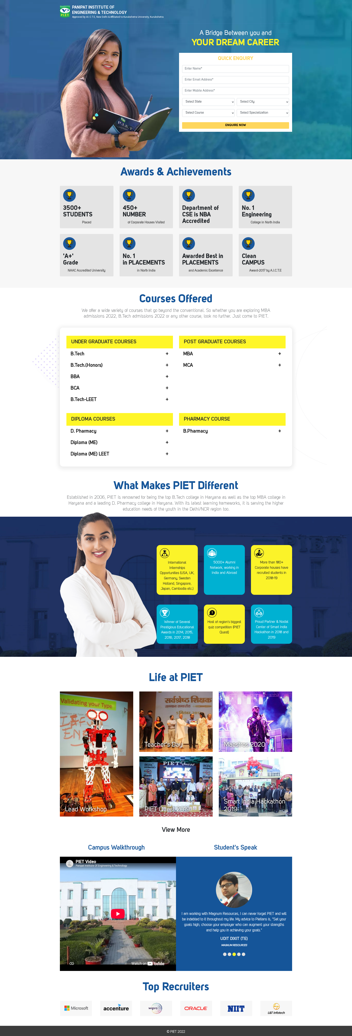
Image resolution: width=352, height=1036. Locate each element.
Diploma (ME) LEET (90, 454)
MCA (188, 365)
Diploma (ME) (84, 442)
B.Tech (77, 354)
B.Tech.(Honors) (87, 365)
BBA (75, 377)
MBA (188, 354)
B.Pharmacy (195, 431)
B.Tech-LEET (84, 399)
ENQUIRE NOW (235, 125)
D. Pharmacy (84, 431)
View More (176, 830)
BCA (75, 388)
